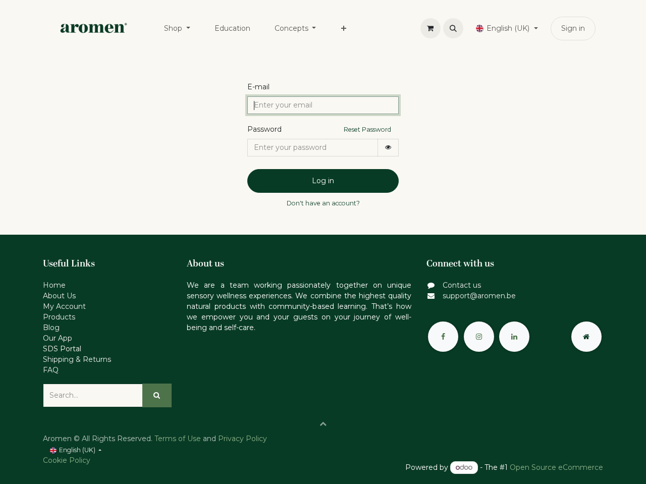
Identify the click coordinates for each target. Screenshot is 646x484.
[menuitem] (177, 28)
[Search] (157, 395)
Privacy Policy (242, 438)
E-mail (258, 86)
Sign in (573, 28)
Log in (323, 180)
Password (264, 129)
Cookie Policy (66, 460)
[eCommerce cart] (430, 28)
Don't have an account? (323, 203)
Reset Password (367, 129)
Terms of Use (177, 438)
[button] (453, 28)
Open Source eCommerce (556, 467)
